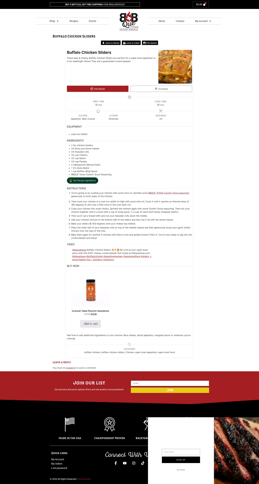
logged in (71, 367)
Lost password (59, 468)
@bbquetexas (79, 249)
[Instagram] (134, 463)
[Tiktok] (143, 463)
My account (201, 21)
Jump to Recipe (112, 43)
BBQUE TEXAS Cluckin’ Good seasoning (168, 193)
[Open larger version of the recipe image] (175, 67)
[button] (82, 180)
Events (92, 21)
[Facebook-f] (115, 463)
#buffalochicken (94, 256)
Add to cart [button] (91, 324)
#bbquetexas (79, 256)
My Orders (56, 463)
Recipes (74, 21)
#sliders (145, 256)
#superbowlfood (131, 256)
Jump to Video (132, 43)
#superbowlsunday (113, 256)
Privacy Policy (84, 479)
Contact (180, 21)
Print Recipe (151, 43)
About (162, 21)
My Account (57, 459)
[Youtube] (125, 463)
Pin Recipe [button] (163, 89)
